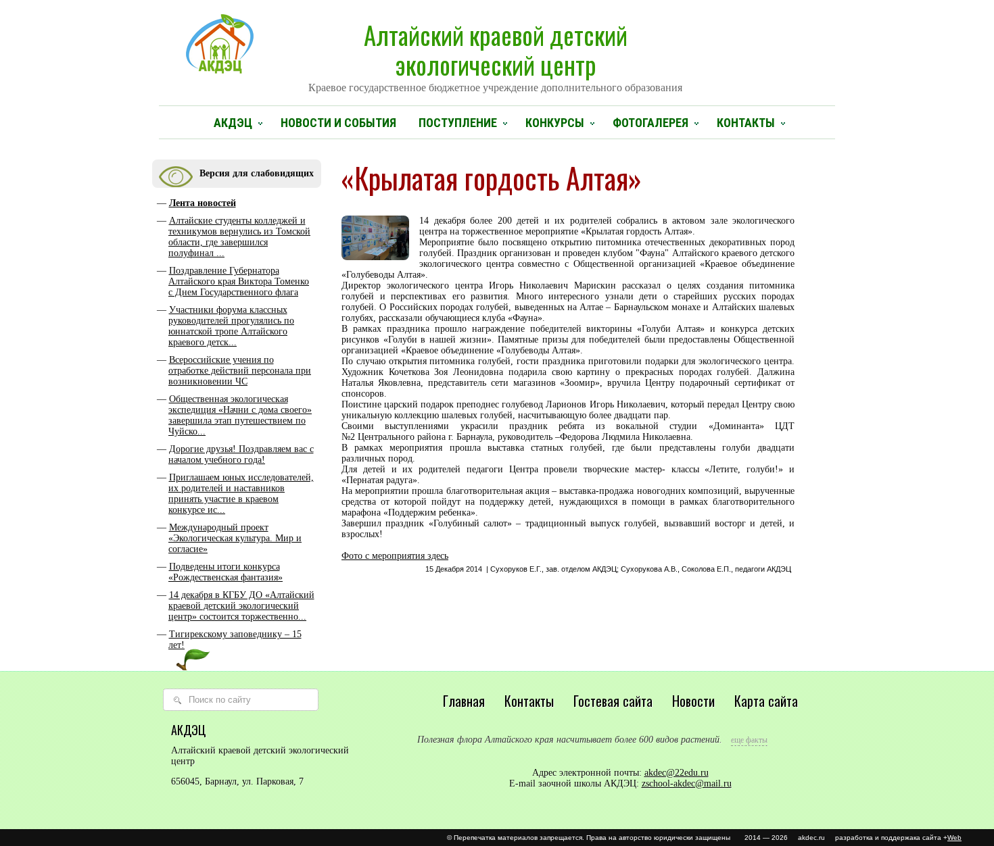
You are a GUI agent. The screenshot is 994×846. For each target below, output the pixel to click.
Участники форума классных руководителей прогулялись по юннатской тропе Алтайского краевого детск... (231, 326)
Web (954, 837)
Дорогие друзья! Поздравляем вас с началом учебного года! (241, 454)
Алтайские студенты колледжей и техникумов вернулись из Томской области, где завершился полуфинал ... (239, 237)
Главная (464, 701)
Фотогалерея (650, 123)
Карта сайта (766, 701)
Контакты (746, 123)
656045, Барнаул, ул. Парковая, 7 (237, 781)
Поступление (458, 123)
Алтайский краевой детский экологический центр (495, 54)
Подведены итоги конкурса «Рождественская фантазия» (225, 572)
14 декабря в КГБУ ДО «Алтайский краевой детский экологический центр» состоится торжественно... (241, 606)
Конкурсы (554, 123)
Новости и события (338, 123)
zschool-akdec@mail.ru (687, 783)
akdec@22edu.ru (676, 773)
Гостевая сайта (613, 701)
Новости (693, 701)
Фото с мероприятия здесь (394, 556)
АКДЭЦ (233, 123)
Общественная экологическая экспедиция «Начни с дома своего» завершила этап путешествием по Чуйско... (240, 415)
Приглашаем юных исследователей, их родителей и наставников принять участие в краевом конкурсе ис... (241, 493)
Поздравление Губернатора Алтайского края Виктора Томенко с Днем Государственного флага (238, 281)
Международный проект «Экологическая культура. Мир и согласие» (235, 538)
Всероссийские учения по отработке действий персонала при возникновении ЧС (239, 371)
